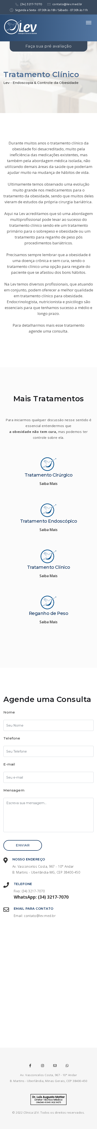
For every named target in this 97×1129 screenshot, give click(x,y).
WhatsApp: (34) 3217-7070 (41, 897)
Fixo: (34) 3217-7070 (29, 891)
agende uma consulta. (48, 331)
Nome (9, 712)
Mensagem (13, 790)
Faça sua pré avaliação (48, 46)
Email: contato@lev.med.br (35, 916)
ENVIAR (23, 845)
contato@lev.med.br (67, 4)
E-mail (9, 764)
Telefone (11, 738)
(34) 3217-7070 (31, 4)
